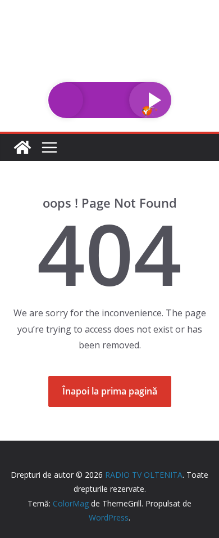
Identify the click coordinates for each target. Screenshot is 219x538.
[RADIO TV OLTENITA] (109, 8)
